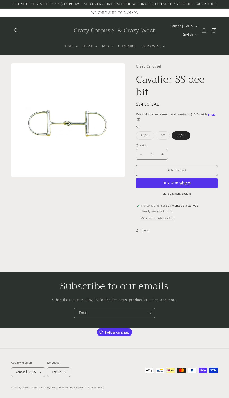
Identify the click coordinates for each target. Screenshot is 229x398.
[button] (16, 30)
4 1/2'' (147, 136)
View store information (157, 218)
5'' (165, 136)
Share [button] (144, 230)
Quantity (141, 145)
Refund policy (95, 387)
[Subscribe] (150, 313)
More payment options (177, 193)
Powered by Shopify (71, 387)
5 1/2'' (181, 135)
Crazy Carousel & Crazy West (40, 387)
